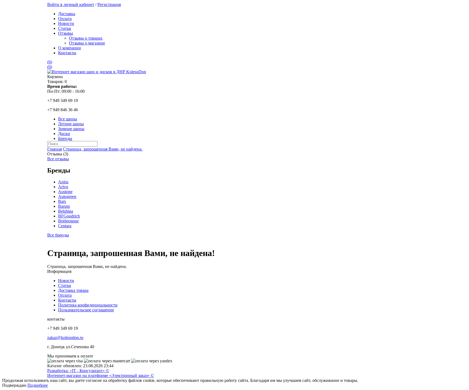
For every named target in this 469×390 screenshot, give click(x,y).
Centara (64, 225)
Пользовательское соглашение (86, 310)
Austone (65, 191)
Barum (64, 206)
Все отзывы (58, 158)
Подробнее (37, 385)
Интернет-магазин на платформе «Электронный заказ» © (100, 375)
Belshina (65, 211)
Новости (66, 23)
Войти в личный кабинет (70, 4)
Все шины (67, 119)
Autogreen (67, 196)
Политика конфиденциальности (88, 305)
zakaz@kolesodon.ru (65, 337)
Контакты (67, 52)
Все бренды (58, 235)
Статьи (64, 28)
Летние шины (71, 124)
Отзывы (65, 33)
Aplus (63, 182)
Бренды (65, 138)
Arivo (63, 186)
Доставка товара (73, 290)
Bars (62, 201)
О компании (69, 48)
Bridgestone (68, 221)
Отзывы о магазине (87, 43)
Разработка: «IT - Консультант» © (78, 370)
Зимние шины (71, 128)
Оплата (65, 18)
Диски (64, 133)
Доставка (66, 13)
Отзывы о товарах (86, 38)
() (49, 62)
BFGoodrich (69, 216)
